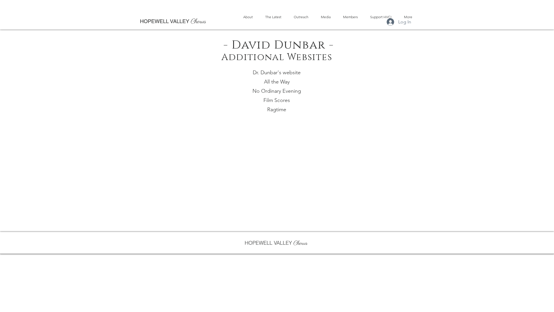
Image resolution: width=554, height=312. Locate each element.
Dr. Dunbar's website (277, 72)
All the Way (277, 82)
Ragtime (276, 109)
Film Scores (276, 100)
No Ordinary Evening (276, 91)
